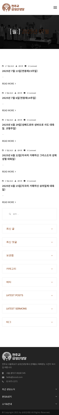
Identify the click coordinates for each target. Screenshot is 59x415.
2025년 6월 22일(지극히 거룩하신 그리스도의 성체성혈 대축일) (29, 157)
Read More (8, 83)
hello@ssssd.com (14, 377)
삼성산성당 (26, 412)
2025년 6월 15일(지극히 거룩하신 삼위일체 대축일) (28, 187)
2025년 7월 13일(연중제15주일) (20, 71)
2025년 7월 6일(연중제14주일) (19, 98)
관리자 (21, 66)
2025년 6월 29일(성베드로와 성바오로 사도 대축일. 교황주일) (28, 126)
